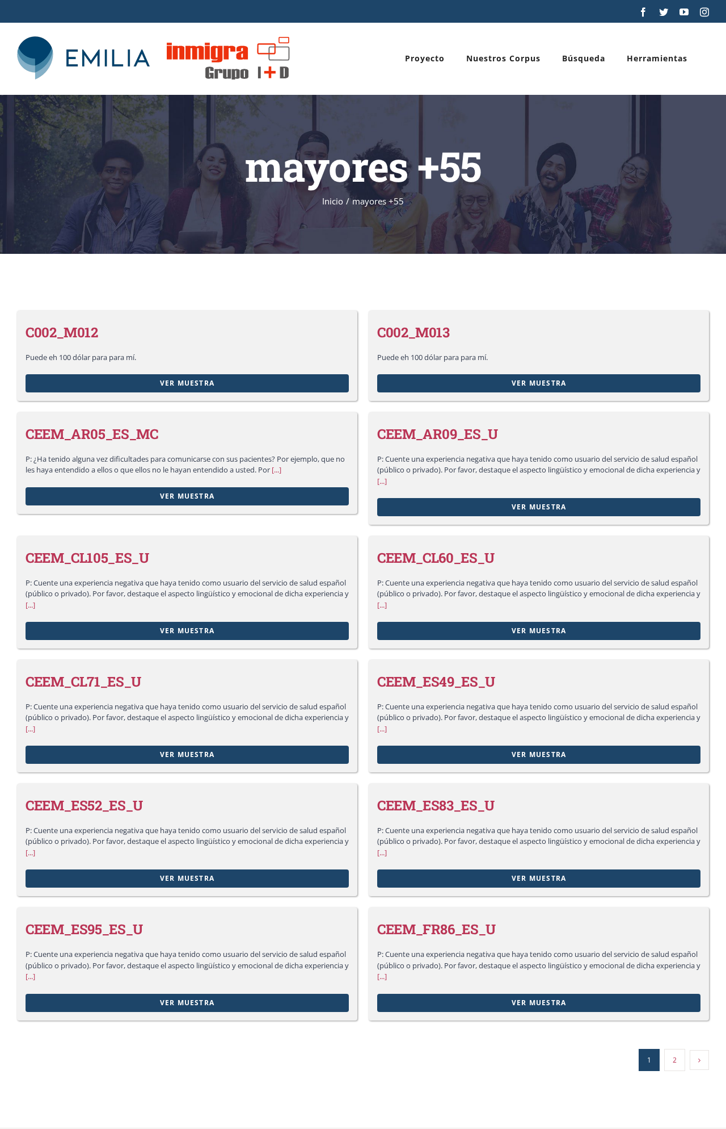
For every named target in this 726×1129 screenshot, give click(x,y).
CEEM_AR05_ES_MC (92, 434)
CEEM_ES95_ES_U (84, 929)
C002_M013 (413, 332)
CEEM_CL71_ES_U (83, 681)
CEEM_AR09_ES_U (437, 434)
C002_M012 (62, 332)
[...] (276, 470)
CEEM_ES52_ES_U (84, 805)
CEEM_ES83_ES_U (436, 805)
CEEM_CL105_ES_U (87, 558)
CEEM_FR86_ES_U (436, 929)
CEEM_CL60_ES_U (436, 558)
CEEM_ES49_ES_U (436, 681)
